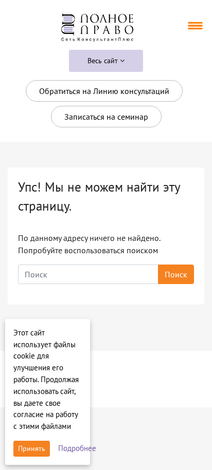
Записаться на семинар (106, 116)
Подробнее (77, 448)
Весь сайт (103, 60)
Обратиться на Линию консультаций (104, 91)
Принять (31, 448)
